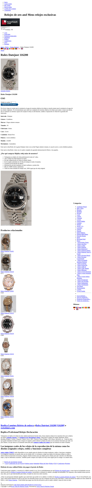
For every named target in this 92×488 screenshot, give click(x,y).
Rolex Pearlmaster (82, 280)
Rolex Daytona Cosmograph (81, 257)
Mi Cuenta (7, 5)
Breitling (79, 211)
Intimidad (7, 37)
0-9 (40, 485)
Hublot (79, 224)
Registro (6, 44)
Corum (79, 219)
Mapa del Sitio (44, 463)
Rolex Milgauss (82, 270)
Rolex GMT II (81, 267)
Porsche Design (81, 236)
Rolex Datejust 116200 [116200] (50, 425)
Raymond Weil (81, 239)
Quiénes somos (29, 463)
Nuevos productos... (82, 297)
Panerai (79, 231)
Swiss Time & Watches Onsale (20, 486)
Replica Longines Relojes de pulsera (17, 425)
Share (2, 50)
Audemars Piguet (82, 207)
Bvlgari (79, 213)
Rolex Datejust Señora (83, 250)
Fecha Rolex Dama (83, 242)
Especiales (7, 34)
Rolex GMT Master (83, 268)
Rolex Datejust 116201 (7, 251)
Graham (79, 223)
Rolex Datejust (14, 47)
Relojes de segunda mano (62, 470)
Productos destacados (10, 36)
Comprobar (7, 10)
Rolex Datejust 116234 (7, 271)
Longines (79, 228)
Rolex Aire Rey (82, 244)
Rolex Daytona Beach (83, 255)
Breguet (79, 210)
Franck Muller (81, 221)
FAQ (5, 42)
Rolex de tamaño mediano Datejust (82, 261)
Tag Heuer (80, 286)
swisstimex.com (8, 428)
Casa (5, 32)
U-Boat (79, 289)
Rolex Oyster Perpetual (84, 271)
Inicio (6, 2)
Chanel (79, 216)
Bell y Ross (80, 208)
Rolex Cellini (81, 245)
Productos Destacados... (83, 299)
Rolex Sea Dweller (82, 281)
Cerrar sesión (8, 4)
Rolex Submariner (82, 283)
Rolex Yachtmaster (82, 284)
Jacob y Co (80, 226)
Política (6, 39)
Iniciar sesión (8, 7)
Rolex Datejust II (82, 249)
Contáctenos (7, 41)
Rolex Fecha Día (82, 265)
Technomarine (81, 288)
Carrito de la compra (10, 8)
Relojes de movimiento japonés (13, 462)
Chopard (79, 218)
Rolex (7, 47)
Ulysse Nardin (81, 291)
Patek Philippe (81, 232)
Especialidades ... (82, 296)
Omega (79, 229)
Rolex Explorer (81, 263)
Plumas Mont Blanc (82, 234)
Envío (22, 463)
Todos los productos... (83, 301)
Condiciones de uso (14, 463)
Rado (78, 237)
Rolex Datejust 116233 (7, 313)
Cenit (78, 215)
